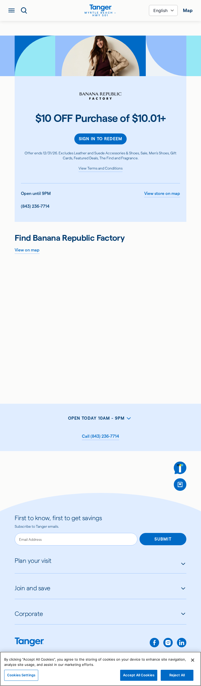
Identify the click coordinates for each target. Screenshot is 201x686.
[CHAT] (180, 468)
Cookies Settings (21, 675)
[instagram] (168, 642)
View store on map (162, 193)
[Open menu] (11, 10)
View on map (27, 250)
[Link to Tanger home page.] (29, 642)
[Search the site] (24, 10)
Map (188, 10)
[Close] (192, 660)
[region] (100, 669)
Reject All (177, 675)
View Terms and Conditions (100, 168)
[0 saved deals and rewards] (180, 484)
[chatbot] (180, 468)
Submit (162, 539)
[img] (100, 7)
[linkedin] (181, 642)
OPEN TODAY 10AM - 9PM (96, 418)
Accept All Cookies (138, 675)
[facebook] (154, 642)
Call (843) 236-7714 (100, 436)
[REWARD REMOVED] (180, 484)
